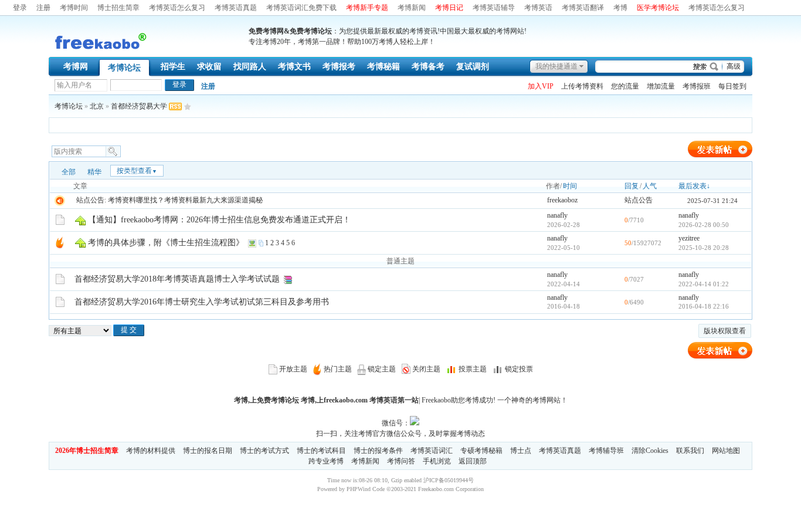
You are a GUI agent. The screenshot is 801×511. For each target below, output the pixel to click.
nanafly (557, 215)
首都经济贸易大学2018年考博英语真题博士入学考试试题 (177, 279)
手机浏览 (437, 461)
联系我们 (690, 450)
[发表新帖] (720, 156)
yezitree (689, 238)
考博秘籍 (383, 66)
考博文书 (294, 66)
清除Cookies (650, 450)
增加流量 (661, 86)
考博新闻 (412, 8)
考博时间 (74, 8)
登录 (20, 8)
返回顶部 (473, 461)
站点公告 (638, 200)
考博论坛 (124, 67)
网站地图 (726, 450)
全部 (69, 172)
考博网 (75, 66)
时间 (570, 186)
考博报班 (697, 86)
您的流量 (625, 86)
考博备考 (428, 66)
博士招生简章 (118, 8)
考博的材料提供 (150, 450)
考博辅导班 (606, 450)
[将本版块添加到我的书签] (188, 106)
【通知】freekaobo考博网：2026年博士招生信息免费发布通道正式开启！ (219, 219)
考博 (620, 8)
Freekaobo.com (436, 489)
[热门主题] (60, 242)
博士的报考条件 (378, 450)
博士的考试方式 (264, 450)
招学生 (173, 66)
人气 (650, 186)
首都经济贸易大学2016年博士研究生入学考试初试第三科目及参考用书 (201, 301)
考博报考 (339, 66)
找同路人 (249, 66)
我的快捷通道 (556, 66)
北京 (97, 106)
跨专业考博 (326, 461)
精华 (94, 172)
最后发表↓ (694, 186)
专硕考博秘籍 (481, 450)
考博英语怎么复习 (177, 8)
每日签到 (732, 86)
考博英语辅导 (494, 8)
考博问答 (401, 461)
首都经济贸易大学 (139, 106)
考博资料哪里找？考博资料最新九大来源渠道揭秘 (185, 200)
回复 (631, 186)
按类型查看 (137, 171)
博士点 (520, 450)
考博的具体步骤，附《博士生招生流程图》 (166, 242)
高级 (734, 66)
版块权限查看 (725, 331)
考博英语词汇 (431, 450)
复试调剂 (472, 66)
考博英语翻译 (583, 8)
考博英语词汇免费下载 (301, 8)
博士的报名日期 (207, 450)
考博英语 (538, 8)
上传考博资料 (582, 86)
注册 (43, 8)
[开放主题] (60, 219)
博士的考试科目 (321, 450)
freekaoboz (562, 200)
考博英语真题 (236, 8)
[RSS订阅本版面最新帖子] (175, 106)
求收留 (209, 66)
